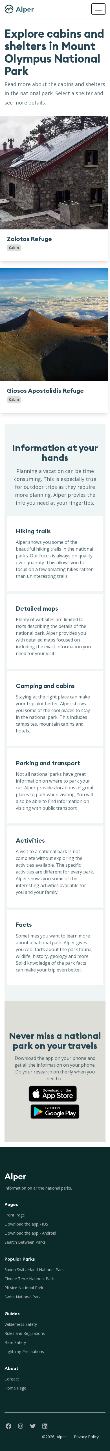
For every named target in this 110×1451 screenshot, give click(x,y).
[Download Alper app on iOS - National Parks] (55, 1088)
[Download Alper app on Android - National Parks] (55, 1106)
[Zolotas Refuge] (54, 172)
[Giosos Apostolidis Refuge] (54, 324)
